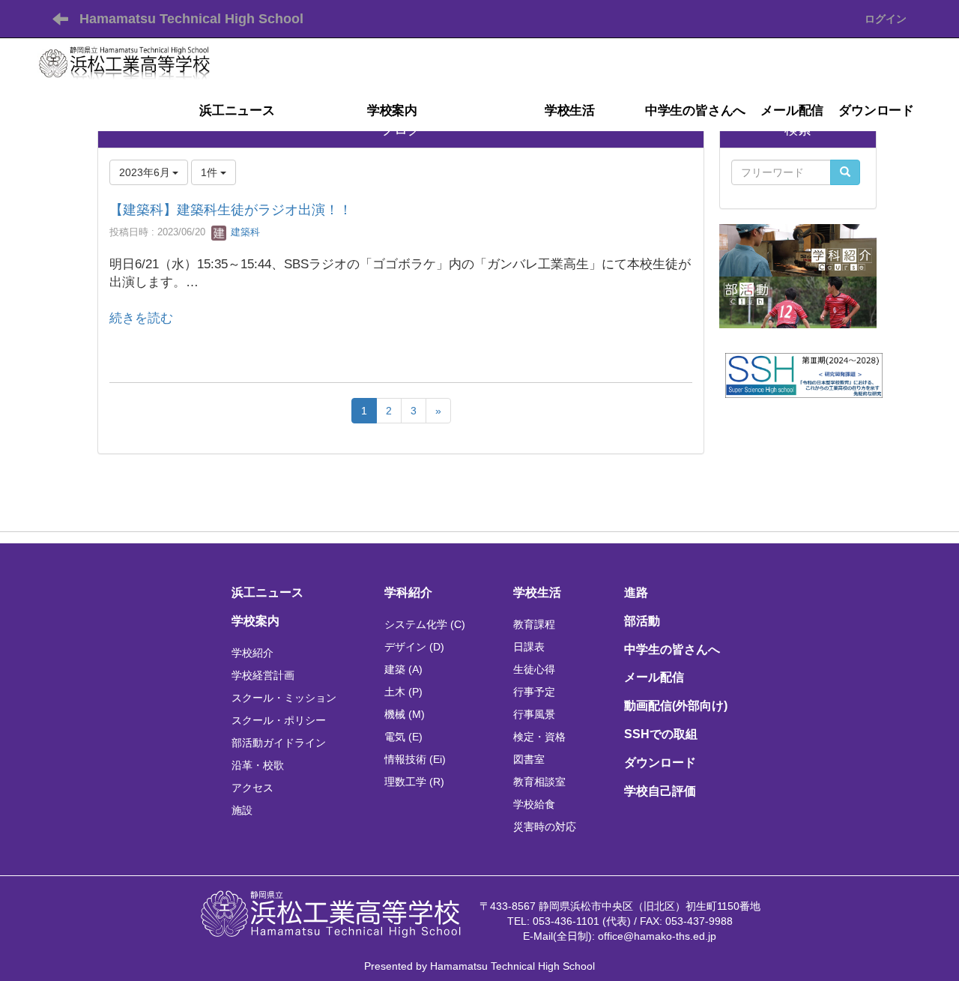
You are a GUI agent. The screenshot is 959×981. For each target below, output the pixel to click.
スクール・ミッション (284, 698)
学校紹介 (252, 653)
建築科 (244, 232)
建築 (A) (403, 669)
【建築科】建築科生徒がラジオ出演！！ (230, 209)
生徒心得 (534, 669)
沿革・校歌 (258, 765)
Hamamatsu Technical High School (191, 18)
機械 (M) (404, 714)
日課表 (529, 647)
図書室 (529, 759)
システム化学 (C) (424, 624)
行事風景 (534, 714)
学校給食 (534, 804)
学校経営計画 (263, 675)
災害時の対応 (544, 827)
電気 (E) (403, 737)
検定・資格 (539, 737)
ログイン (886, 19)
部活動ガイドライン (279, 743)
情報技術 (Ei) (415, 759)
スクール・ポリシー (279, 720)
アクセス (252, 788)
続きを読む (141, 318)
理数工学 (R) (414, 782)
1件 (210, 172)
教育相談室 (539, 782)
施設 (242, 810)
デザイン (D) (414, 647)
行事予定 (534, 692)
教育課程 (534, 624)
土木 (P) (403, 692)
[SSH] (804, 375)
